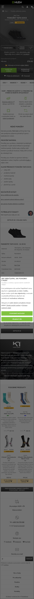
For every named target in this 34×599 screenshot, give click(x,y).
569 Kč (22, 431)
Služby (17, 586)
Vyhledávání (22, 7)
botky (28, 160)
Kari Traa (17, 265)
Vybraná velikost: (25, 47)
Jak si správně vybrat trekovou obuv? (12, 199)
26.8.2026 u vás (25, 52)
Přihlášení (27, 7)
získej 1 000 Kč (25, 65)
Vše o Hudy (17, 573)
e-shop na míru (16, 596)
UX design (8, 596)
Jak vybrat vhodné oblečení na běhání (12, 204)
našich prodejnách (8, 118)
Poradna (17, 582)
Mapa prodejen (17, 510)
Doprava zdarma (7, 102)
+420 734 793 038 (18, 522)
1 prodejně (26, 54)
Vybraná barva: (8, 47)
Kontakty (17, 591)
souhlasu (6, 565)
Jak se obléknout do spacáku (10, 195)
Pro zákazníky (17, 577)
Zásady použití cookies (13, 305)
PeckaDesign (25, 596)
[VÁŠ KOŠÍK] (31, 7)
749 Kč (5, 431)
